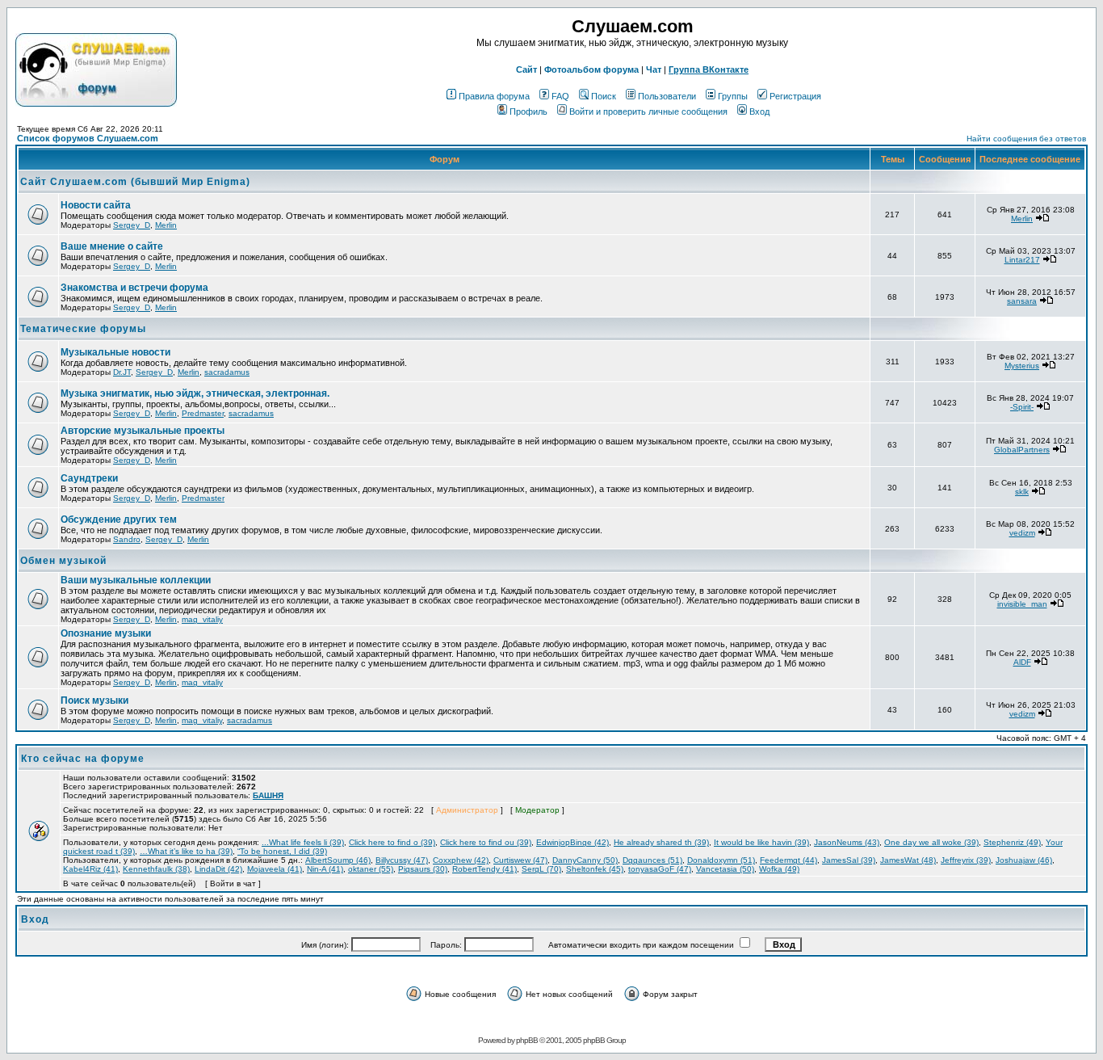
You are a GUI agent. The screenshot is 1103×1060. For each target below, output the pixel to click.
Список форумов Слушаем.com (87, 138)
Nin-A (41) (325, 868)
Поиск (603, 96)
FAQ (560, 96)
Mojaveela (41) (274, 868)
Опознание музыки (106, 633)
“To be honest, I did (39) (282, 851)
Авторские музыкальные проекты (142, 430)
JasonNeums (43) (846, 842)
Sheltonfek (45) (594, 868)
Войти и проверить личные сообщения (648, 111)
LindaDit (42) (218, 868)
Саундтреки (89, 478)
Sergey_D (131, 225)
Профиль (528, 111)
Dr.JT (122, 372)
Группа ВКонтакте (709, 69)
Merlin (166, 225)
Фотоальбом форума (591, 69)
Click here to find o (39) (392, 842)
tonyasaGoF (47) (659, 868)
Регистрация (795, 96)
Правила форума (494, 96)
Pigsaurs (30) (422, 868)
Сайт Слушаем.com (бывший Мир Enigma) (135, 181)
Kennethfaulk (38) (156, 868)
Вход (759, 111)
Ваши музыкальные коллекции (136, 580)
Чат (653, 69)
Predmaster (203, 413)
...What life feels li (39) (303, 842)
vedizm (1022, 532)
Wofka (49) (779, 868)
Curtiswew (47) (520, 860)
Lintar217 (1022, 259)
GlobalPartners (1022, 449)
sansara (1022, 301)
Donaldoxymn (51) (721, 860)
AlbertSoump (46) (338, 860)
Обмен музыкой (63, 560)
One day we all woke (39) (931, 842)
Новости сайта (96, 205)
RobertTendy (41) (484, 868)
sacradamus (227, 372)
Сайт (526, 69)
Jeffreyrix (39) (966, 860)
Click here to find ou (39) (485, 842)
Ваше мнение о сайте (112, 246)
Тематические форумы (83, 328)
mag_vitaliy (202, 619)
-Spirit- (1022, 406)
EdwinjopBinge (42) (572, 842)
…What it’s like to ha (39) (186, 851)
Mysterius (1021, 365)
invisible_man (1022, 603)
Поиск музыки (94, 700)
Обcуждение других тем (119, 519)
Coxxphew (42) (461, 860)
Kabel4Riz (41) (90, 868)
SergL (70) (541, 868)
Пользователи (667, 96)
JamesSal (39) (848, 860)
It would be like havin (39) (761, 842)
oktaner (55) (370, 868)
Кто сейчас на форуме (83, 758)
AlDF (1022, 662)
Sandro (126, 539)
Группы (733, 96)
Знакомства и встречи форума (134, 287)
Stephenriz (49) (1012, 842)
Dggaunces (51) (652, 860)
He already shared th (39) (661, 842)
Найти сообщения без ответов (1026, 138)
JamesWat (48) (908, 860)
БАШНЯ (268, 795)
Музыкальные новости (115, 352)
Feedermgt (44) (788, 860)
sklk (1022, 491)
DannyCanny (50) (585, 860)
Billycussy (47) (401, 860)
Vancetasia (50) (725, 868)
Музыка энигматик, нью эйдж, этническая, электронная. (195, 393)
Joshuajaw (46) (1024, 860)
